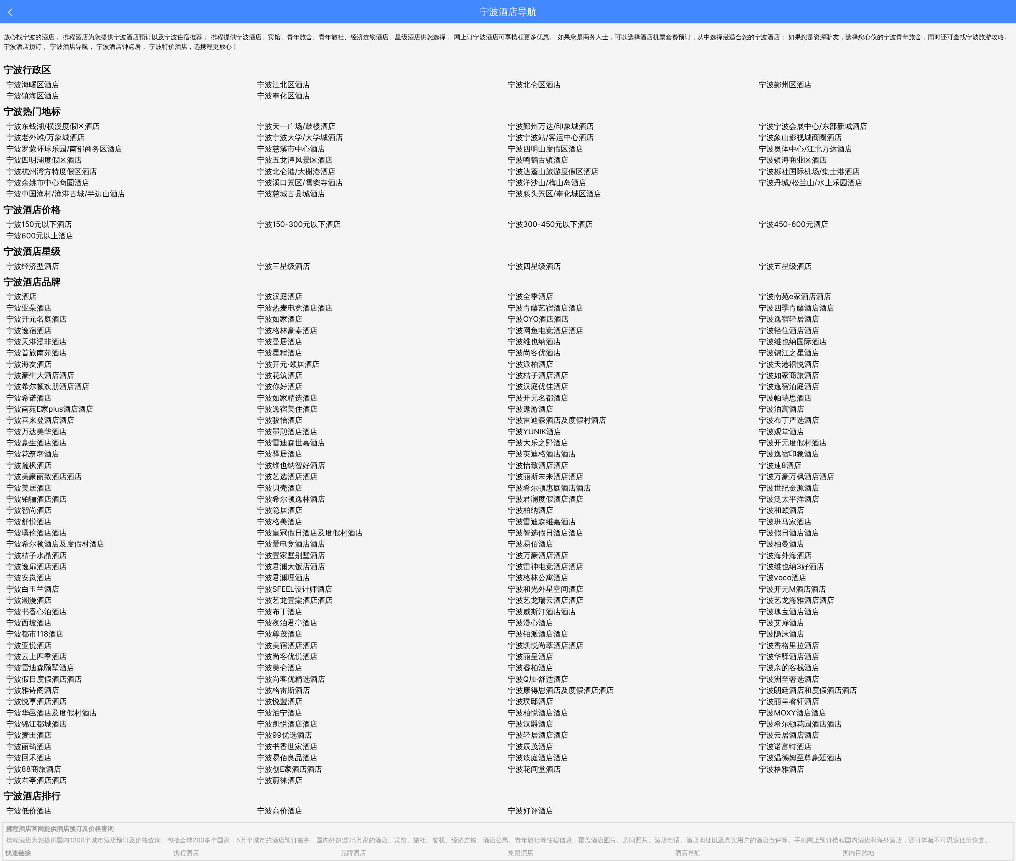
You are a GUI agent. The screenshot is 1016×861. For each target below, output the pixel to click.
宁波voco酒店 (782, 577)
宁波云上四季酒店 (36, 656)
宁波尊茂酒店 (279, 634)
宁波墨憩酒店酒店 (287, 431)
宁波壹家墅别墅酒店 (291, 555)
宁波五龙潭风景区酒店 (295, 160)
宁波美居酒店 (29, 488)
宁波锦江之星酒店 (789, 352)
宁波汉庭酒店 (279, 296)
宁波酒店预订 (23, 46)
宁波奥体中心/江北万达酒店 (805, 148)
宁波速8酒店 (780, 465)
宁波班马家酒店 (785, 521)
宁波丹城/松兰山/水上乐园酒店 (810, 182)
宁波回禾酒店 (29, 757)
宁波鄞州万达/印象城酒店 (551, 126)
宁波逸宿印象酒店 (789, 453)
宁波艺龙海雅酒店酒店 (796, 600)
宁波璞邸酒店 (530, 701)
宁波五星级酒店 (785, 266)
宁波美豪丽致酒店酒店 (44, 476)
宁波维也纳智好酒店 (291, 465)
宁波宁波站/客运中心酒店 (551, 137)
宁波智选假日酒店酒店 (545, 532)
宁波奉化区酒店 (283, 95)
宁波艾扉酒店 (781, 622)
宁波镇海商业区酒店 (793, 160)
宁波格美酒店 (279, 521)
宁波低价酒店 (29, 810)
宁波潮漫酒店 (29, 600)
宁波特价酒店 (168, 46)
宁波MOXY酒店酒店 (792, 712)
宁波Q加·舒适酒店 (538, 679)
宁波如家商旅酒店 (789, 375)
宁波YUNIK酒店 (534, 431)
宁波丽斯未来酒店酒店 (545, 476)
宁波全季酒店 (530, 296)
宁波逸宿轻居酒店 (789, 319)
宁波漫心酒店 (530, 622)
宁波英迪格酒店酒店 (542, 453)
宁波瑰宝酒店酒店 (789, 611)
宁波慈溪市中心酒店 (291, 148)
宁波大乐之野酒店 (538, 442)
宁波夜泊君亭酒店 (287, 622)
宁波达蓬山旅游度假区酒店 (553, 171)
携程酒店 (18, 840)
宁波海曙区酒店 (32, 84)
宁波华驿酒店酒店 (789, 656)
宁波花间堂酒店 (534, 769)
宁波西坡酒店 (29, 622)
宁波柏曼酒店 (781, 543)
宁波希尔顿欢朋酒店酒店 (47, 386)
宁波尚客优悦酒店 (287, 656)
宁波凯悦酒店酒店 (287, 724)
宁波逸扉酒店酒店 (36, 566)
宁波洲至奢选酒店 (789, 679)
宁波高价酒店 (279, 810)
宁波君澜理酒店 (283, 577)
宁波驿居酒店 (279, 453)
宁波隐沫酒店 (781, 634)
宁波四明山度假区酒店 (545, 148)
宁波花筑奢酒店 (32, 453)
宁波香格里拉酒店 (789, 645)
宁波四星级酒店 (534, 266)
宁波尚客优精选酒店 (291, 679)
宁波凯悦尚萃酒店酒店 (545, 645)
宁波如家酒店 (279, 319)
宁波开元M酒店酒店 (792, 589)
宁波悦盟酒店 (279, 701)
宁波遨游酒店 (530, 409)
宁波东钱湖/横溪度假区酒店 (53, 126)
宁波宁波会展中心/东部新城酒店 (813, 126)
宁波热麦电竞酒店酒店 (295, 308)
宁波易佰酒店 (530, 543)
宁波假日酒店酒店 (789, 532)
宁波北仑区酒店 (534, 84)
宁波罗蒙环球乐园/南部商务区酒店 (64, 148)
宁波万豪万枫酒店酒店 (796, 476)
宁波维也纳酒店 (534, 341)
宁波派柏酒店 (530, 364)
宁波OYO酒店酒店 (538, 319)
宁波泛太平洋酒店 (789, 499)
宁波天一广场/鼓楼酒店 (296, 126)
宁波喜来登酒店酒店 (40, 420)
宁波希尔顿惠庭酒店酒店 (549, 488)
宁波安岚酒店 (29, 577)
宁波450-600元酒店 (793, 224)
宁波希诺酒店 (29, 398)
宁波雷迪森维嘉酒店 (542, 521)
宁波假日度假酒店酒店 (44, 679)
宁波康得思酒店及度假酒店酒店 (561, 690)
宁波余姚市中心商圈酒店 (47, 182)
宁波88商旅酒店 (33, 769)
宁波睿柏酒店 (530, 667)
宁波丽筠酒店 (29, 746)
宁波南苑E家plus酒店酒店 (49, 409)
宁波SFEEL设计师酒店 (294, 589)
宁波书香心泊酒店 (36, 611)
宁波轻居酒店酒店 (538, 735)
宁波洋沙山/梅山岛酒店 (547, 182)
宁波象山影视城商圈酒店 (800, 137)
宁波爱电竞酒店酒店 (291, 543)
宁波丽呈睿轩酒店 (789, 701)
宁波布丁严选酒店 (789, 420)
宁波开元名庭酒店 (36, 319)
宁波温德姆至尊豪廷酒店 (800, 757)
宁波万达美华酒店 (36, 431)
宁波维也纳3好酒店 (791, 566)
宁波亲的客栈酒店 (789, 667)
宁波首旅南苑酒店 (36, 352)
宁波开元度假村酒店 (793, 442)
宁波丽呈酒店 (530, 656)
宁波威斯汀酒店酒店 (542, 611)
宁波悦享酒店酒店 (36, 701)
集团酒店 (520, 853)
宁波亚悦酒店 (29, 645)
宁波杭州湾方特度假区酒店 (51, 171)
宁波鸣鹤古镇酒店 (538, 160)
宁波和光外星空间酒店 (545, 589)
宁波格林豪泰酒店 (287, 330)
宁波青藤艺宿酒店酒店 (545, 308)
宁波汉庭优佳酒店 (538, 386)
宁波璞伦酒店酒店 (36, 532)
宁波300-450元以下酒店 (550, 224)
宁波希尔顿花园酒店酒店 (800, 724)
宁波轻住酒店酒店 (789, 330)
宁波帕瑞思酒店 (785, 398)
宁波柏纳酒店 (530, 510)
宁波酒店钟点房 (118, 46)
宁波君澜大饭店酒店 (291, 566)
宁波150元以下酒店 (39, 224)
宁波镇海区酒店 (32, 95)
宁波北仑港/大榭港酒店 (296, 171)
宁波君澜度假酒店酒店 (545, 499)
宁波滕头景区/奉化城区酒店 (554, 193)
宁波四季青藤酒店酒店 (796, 308)
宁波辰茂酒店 (530, 746)
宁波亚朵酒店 (29, 308)
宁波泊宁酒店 (279, 712)
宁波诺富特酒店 (785, 746)
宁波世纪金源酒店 (789, 488)
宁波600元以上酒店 (39, 235)
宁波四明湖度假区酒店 (44, 160)
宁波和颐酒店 (781, 510)
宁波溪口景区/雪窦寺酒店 (300, 182)
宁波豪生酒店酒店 (36, 442)
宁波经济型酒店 (32, 266)
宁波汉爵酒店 (530, 724)
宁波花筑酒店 (279, 375)
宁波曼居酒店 (279, 341)
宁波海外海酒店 (785, 555)
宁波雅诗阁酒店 (32, 690)
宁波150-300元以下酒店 (299, 224)
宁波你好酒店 (279, 386)
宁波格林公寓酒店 (538, 577)
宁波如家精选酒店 (287, 398)
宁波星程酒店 (279, 352)
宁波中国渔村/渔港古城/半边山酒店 (65, 193)
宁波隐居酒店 (279, 510)
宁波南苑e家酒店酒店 (795, 296)
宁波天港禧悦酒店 (789, 364)
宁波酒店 (21, 296)
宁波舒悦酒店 (29, 521)
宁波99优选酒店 (284, 735)
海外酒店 (889, 840)
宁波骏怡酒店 (279, 420)
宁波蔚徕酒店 (279, 780)
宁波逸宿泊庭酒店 (789, 386)
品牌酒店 (353, 853)
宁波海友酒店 (29, 364)
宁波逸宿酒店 (29, 330)
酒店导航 (687, 853)
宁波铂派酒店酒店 (538, 634)
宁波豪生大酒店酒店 (40, 375)
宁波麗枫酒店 (29, 465)
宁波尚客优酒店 (534, 352)
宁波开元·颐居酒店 (288, 364)
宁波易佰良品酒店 (287, 757)
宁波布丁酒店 (279, 611)
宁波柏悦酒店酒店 (538, 712)
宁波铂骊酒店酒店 (36, 499)
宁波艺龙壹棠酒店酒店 (295, 600)
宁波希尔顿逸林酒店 (291, 499)
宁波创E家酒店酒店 (289, 769)
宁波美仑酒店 (279, 667)
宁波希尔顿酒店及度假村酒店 (55, 543)
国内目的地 (858, 853)
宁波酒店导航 (69, 46)
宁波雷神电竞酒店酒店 (545, 566)
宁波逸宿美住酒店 (287, 409)
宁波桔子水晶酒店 (36, 555)
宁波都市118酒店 (35, 634)
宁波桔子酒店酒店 (538, 375)
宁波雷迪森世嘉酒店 (291, 442)
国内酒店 (857, 840)
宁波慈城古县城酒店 (291, 193)
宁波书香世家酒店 (287, 746)
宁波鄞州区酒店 (785, 84)
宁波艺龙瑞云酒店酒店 (545, 600)
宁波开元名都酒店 (538, 398)
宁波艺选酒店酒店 (287, 476)
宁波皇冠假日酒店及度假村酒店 (310, 532)
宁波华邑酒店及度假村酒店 (51, 712)
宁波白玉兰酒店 (32, 589)
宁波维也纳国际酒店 (793, 341)
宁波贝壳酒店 (279, 488)
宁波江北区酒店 (283, 84)
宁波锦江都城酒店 (36, 724)
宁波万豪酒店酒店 (538, 555)
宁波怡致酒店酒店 (538, 465)
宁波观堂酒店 (781, 431)
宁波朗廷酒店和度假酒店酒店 (808, 690)
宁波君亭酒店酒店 (36, 780)
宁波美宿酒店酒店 (287, 645)
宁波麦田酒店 (29, 735)
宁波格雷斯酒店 (283, 690)
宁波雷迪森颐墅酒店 (40, 667)
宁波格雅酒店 (781, 769)
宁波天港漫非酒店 (36, 341)
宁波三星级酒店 (283, 266)
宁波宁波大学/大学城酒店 (300, 137)
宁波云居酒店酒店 (789, 735)
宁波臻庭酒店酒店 (538, 757)
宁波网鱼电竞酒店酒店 (545, 330)
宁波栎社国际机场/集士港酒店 (809, 171)
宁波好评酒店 (530, 810)
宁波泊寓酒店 (781, 409)
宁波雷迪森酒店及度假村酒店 (557, 420)
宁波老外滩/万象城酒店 (45, 137)
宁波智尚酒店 (29, 510)
